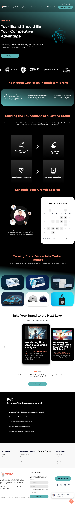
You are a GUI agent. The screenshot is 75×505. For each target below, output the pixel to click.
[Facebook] (65, 485)
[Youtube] (69, 485)
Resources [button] (44, 7)
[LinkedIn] (57, 485)
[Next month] (65, 210)
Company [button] (11, 7)
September (56, 210)
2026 (60, 210)
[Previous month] (49, 210)
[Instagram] (61, 485)
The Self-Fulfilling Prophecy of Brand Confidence (62, 352)
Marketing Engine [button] (22, 7)
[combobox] (55, 238)
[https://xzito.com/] (4, 7)
